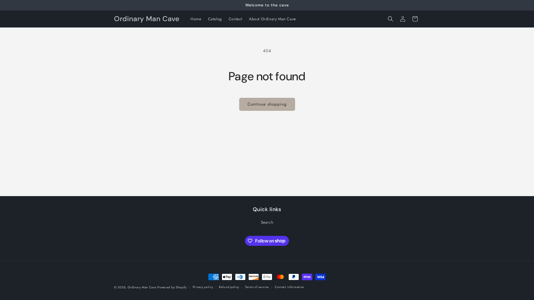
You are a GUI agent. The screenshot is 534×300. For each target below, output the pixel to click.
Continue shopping (267, 104)
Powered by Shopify (172, 287)
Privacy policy (203, 287)
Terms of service (257, 287)
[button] (390, 19)
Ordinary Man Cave (143, 287)
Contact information (289, 287)
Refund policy (229, 287)
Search (267, 222)
